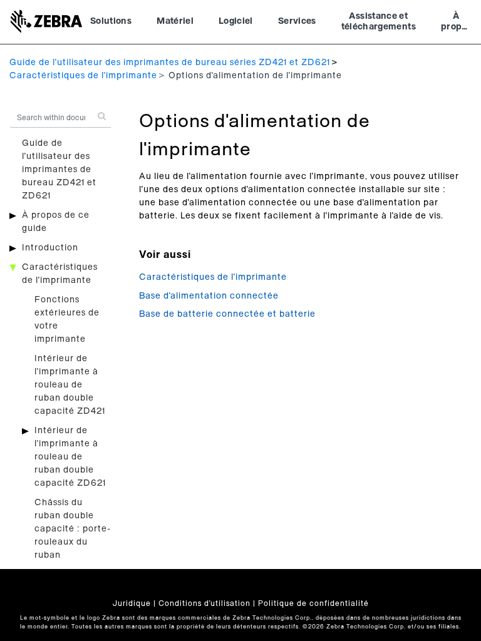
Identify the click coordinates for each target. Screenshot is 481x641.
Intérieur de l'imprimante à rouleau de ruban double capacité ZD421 (69, 385)
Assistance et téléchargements (378, 22)
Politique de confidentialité (313, 603)
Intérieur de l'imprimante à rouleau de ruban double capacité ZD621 (70, 457)
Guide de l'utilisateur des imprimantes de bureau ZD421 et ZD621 (59, 169)
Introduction (50, 248)
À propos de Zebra (456, 23)
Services (297, 21)
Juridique (132, 603)
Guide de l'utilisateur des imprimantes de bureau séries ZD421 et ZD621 (169, 62)
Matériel (175, 21)
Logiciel (236, 21)
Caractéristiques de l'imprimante (83, 75)
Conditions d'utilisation (204, 603)
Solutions (111, 21)
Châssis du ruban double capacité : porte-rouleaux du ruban (72, 529)
